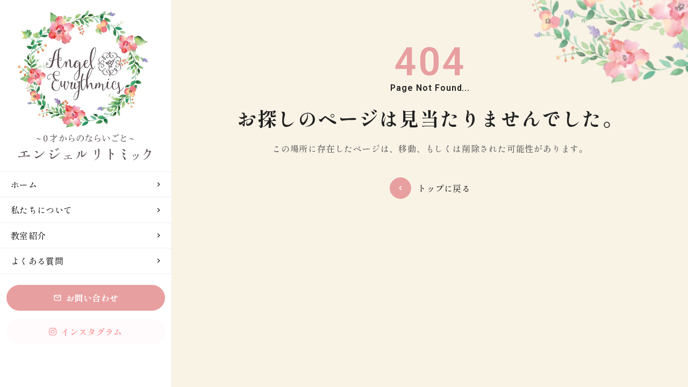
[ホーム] (85, 85)
